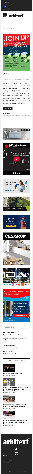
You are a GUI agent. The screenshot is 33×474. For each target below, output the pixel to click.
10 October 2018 (9, 79)
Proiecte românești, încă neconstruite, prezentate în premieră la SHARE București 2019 (15, 422)
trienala (27, 115)
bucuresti (17, 115)
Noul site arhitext (8, 332)
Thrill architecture (7, 5)
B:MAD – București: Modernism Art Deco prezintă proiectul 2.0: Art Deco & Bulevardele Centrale (15, 389)
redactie (5, 342)
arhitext (12, 115)
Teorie (23, 360)
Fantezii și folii (7, 351)
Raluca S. (6, 334)
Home (4, 28)
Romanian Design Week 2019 (12, 373)
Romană (8, 7)
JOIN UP (6, 74)
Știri (20, 79)
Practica (16, 360)
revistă (22, 115)
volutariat (6, 117)
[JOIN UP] (16, 52)
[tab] (10, 360)
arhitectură (7, 115)
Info (17, 79)
